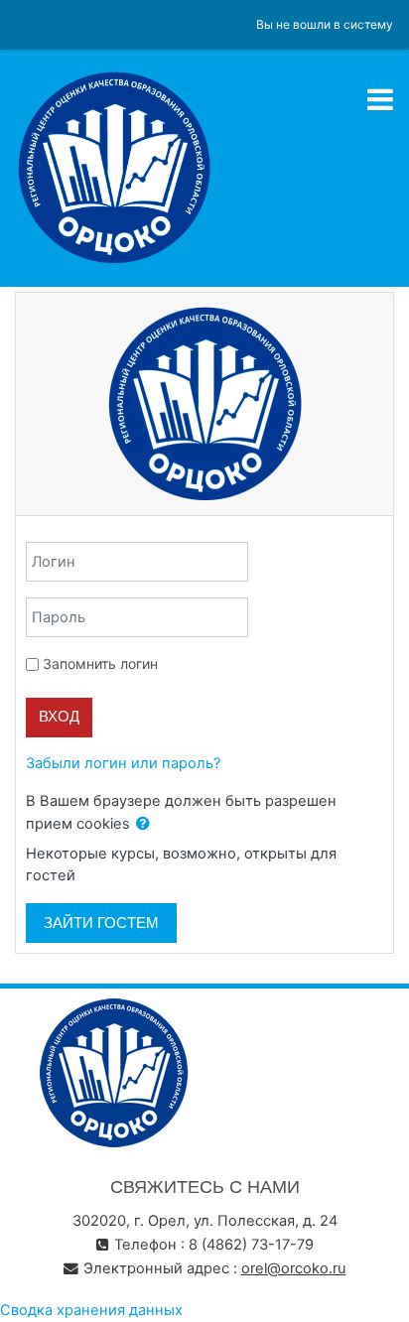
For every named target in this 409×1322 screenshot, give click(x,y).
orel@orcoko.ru (293, 1268)
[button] (143, 825)
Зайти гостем (101, 923)
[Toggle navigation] (380, 99)
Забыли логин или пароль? (123, 763)
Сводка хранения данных (91, 1310)
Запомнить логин (100, 663)
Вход (59, 717)
